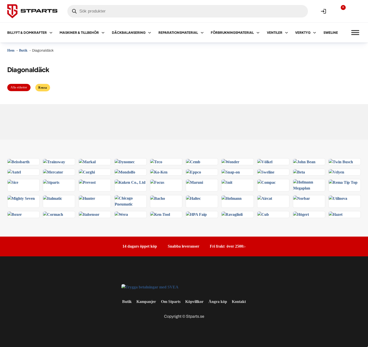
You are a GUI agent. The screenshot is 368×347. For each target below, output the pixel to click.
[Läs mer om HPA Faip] (196, 214)
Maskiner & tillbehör (79, 33)
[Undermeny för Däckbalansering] (149, 33)
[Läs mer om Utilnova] (338, 198)
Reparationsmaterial (178, 33)
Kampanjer (146, 301)
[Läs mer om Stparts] (51, 182)
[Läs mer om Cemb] (193, 161)
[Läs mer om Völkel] (264, 161)
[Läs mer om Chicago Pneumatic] (130, 201)
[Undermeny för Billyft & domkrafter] (51, 33)
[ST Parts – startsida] (32, 11)
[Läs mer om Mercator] (53, 172)
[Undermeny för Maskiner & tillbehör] (103, 33)
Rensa (42, 87)
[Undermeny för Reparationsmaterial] (202, 33)
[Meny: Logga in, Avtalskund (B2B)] (323, 11)
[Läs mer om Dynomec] (125, 161)
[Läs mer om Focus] (157, 182)
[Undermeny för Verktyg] (314, 33)
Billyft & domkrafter (27, 33)
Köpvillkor (194, 301)
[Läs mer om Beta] (299, 172)
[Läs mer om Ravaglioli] (232, 214)
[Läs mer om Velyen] (336, 172)
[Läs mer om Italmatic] (52, 198)
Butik (127, 301)
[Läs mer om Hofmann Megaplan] (309, 185)
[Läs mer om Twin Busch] (341, 161)
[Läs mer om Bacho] (157, 198)
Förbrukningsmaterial (232, 33)
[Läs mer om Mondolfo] (125, 172)
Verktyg (302, 33)
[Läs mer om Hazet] (335, 214)
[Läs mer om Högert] (301, 214)
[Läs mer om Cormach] (53, 214)
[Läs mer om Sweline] (265, 172)
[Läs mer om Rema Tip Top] (343, 182)
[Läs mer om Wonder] (230, 161)
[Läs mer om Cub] (263, 214)
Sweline (330, 33)
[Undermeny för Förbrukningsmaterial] (258, 33)
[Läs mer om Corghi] (87, 172)
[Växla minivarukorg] (355, 11)
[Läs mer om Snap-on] (231, 172)
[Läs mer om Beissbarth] (19, 161)
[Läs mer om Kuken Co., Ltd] (130, 182)
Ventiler (274, 33)
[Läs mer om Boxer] (15, 214)
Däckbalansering (128, 33)
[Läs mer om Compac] (266, 182)
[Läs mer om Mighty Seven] (21, 198)
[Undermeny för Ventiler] (286, 33)
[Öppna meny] (355, 32)
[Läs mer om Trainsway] (54, 161)
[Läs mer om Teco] (156, 161)
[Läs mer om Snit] (227, 182)
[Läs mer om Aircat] (264, 198)
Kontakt (239, 301)
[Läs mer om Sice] (13, 182)
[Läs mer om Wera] (121, 214)
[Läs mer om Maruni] (194, 182)
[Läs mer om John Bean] (304, 161)
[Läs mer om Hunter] (87, 198)
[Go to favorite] (339, 11)
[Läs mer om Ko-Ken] (158, 172)
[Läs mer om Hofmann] (232, 198)
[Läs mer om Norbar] (301, 198)
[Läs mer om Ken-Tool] (160, 214)
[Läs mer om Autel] (14, 172)
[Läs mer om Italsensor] (89, 214)
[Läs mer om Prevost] (87, 182)
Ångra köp (218, 301)
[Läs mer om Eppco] (193, 172)
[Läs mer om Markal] (87, 161)
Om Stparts (170, 301)
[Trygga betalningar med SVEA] (149, 286)
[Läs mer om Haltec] (193, 198)
